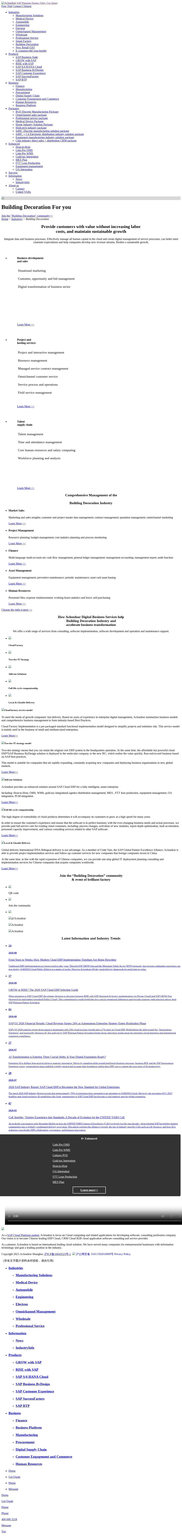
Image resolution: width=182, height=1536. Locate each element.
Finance (20, 86)
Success (13, 172)
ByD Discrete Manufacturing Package (37, 111)
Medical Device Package (30, 121)
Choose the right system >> (16, 609)
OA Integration (24, 169)
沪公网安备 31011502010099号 (95, 1254)
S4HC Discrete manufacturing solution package (42, 130)
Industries (14, 12)
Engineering (22, 25)
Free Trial (6, 6)
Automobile (22, 21)
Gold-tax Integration (27, 156)
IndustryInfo (23, 182)
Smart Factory (23, 41)
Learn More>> (9, 735)
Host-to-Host (23, 147)
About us (14, 185)
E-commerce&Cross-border (31, 50)
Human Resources (26, 102)
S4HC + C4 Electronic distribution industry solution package (50, 134)
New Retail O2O (25, 47)
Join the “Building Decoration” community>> (27, 215)
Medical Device (24, 18)
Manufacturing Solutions (29, 15)
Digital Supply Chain (27, 95)
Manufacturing (24, 89)
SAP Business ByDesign (30, 69)
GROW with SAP (26, 60)
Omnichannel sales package (31, 114)
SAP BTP (21, 79)
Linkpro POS (60, 1155)
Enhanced (14, 143)
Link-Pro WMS (24, 153)
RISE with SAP (25, 63)
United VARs (23, 191)
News (19, 179)
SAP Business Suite (27, 57)
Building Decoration (27, 44)
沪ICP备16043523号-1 (57, 1254)
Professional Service (27, 37)
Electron (20, 28)
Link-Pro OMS (24, 150)
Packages (14, 108)
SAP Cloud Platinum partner (23, 1235)
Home (4, 219)
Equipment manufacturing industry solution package (45, 137)
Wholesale (21, 34)
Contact (17, 6)
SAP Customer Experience (31, 73)
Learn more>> (89, 1190)
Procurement (23, 92)
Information (15, 175)
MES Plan (21, 159)
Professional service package (32, 118)
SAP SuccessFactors (27, 76)
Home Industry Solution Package (34, 124)
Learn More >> (25, 324)
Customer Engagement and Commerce (37, 98)
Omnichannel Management (31, 31)
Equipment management (29, 166)
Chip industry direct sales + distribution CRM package (46, 140)
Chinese (26, 6)
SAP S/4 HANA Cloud (29, 66)
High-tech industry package (31, 127)
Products (13, 53)
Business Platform (26, 105)
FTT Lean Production (28, 163)
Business (13, 82)
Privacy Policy (122, 1254)
